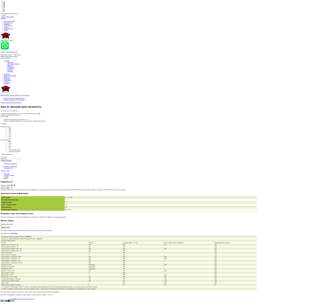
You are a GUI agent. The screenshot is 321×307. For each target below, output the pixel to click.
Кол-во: (3, 159)
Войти (3, 17)
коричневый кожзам (15, 150)
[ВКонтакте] (2, 301)
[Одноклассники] (4, 301)
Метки (6, 178)
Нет (10, 141)
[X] (9, 301)
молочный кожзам (14, 151)
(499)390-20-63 (13, 52)
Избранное (7, 24)
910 (10, 133)
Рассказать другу (9, 168)
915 (10, 138)
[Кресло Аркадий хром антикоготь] (14, 98)
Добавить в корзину (6, 160)
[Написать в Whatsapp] (5, 49)
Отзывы (6, 176)
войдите (49, 217)
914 (10, 136)
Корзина (6, 27)
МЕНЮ (6, 61)
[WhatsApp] (11, 301)
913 (10, 135)
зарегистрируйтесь (60, 217)
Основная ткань (5, 126)
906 (10, 131)
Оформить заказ (8, 28)
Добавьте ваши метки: (7, 224)
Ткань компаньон (6, 140)
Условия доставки (9, 175)
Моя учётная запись (9, 21)
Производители (8, 22)
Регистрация (10, 17)
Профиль (3, 18)
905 (10, 130)
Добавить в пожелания (10, 163)
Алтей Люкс (14, 233)
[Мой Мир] (6, 301)
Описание (7, 173)
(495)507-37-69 (5, 52)
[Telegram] (13, 301)
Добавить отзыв (5, 171)
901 (10, 128)
